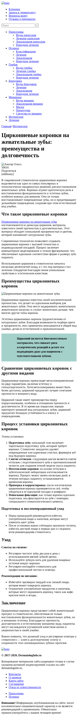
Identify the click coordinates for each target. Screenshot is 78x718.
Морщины (15, 97)
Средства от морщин (29, 113)
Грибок (13, 64)
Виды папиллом (26, 35)
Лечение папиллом (28, 38)
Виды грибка (24, 67)
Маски (20, 107)
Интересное (16, 116)
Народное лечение (27, 44)
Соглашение (16, 684)
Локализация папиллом (30, 41)
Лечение (21, 54)
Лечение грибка (26, 71)
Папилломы (16, 31)
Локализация (24, 58)
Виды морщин (25, 100)
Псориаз (14, 48)
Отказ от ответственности (25, 687)
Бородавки (15, 80)
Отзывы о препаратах (22, 19)
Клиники (14, 9)
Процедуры (23, 110)
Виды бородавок (26, 84)
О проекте (15, 677)
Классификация (26, 51)
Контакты (15, 674)
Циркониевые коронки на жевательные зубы (29, 221)
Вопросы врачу (18, 15)
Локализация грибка (28, 74)
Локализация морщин (29, 103)
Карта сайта (16, 680)
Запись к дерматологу (22, 12)
